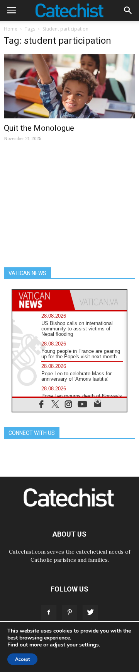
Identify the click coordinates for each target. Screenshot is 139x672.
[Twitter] (90, 612)
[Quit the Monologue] (69, 86)
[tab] (41, 300)
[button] (128, 10)
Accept (22, 659)
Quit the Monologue (39, 128)
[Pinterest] (69, 612)
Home (10, 29)
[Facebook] (48, 612)
